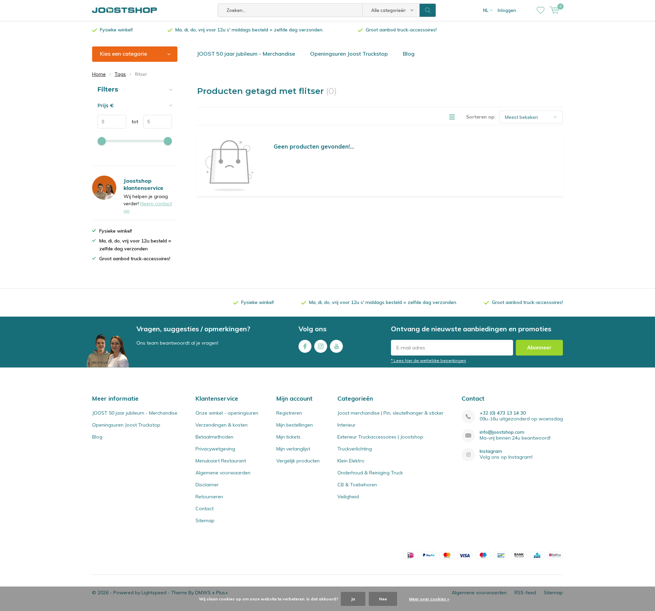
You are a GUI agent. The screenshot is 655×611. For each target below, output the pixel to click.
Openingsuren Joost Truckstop (349, 53)
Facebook (305, 346)
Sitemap (205, 520)
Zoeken (428, 10)
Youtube (336, 346)
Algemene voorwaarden (222, 473)
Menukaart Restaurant (220, 461)
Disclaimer (207, 485)
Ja (353, 598)
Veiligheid (348, 497)
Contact (204, 508)
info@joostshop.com (502, 432)
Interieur (346, 425)
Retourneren (209, 497)
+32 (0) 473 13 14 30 (503, 413)
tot (132, 122)
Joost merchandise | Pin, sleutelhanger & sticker (390, 413)
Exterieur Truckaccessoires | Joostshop (380, 437)
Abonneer (539, 347)
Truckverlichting (354, 449)
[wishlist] (540, 10)
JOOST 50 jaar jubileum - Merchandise (246, 53)
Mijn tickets (288, 437)
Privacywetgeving (215, 449)
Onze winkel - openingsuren (226, 413)
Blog (408, 53)
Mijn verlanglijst (293, 449)
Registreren (289, 413)
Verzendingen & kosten (221, 425)
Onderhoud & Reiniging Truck (370, 473)
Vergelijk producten (298, 461)
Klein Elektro (350, 461)
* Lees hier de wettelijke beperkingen (428, 360)
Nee (383, 598)
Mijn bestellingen (294, 425)
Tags (120, 74)
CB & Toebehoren (357, 485)
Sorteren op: (481, 117)
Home (99, 74)
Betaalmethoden (214, 437)
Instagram (320, 346)
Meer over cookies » (429, 598)
